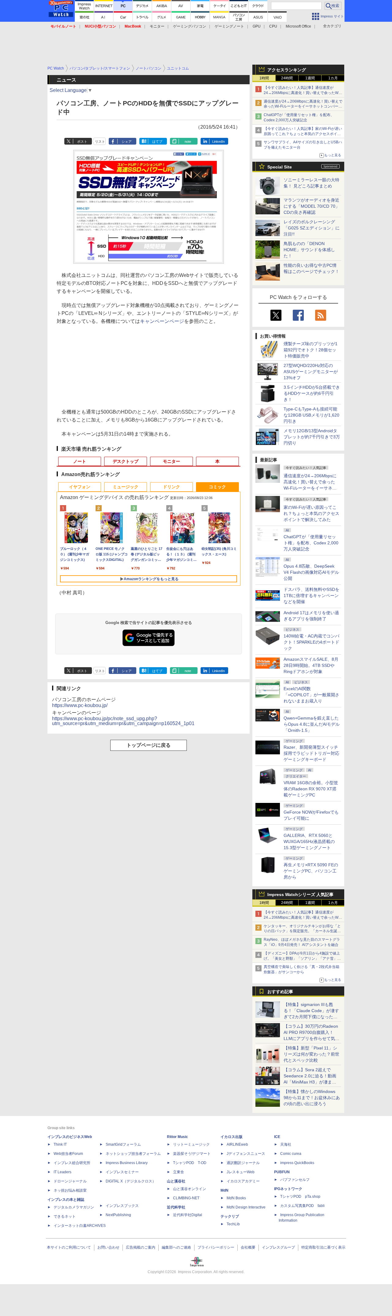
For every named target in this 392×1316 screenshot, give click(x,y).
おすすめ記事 (280, 991)
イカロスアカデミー (243, 1181)
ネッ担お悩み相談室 (70, 1190)
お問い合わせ (108, 1247)
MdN (224, 1190)
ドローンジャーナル (70, 1181)
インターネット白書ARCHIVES (80, 1225)
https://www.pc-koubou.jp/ (79, 705)
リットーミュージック (191, 1144)
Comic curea (290, 1154)
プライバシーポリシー (216, 1247)
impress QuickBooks (297, 1163)
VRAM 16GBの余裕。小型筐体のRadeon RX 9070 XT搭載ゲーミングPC (311, 788)
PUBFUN (282, 1172)
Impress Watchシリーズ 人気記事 (300, 894)
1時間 (264, 78)
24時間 (287, 78)
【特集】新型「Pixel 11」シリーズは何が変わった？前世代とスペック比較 (311, 1054)
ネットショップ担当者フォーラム (133, 1154)
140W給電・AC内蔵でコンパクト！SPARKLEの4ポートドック (311, 642)
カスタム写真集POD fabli (302, 1206)
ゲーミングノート (229, 26)
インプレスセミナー (122, 1172)
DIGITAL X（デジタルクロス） (131, 1181)
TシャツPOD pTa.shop (300, 1196)
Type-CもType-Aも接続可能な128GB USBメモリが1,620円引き (311, 415)
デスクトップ (125, 461)
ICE (277, 1137)
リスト (100, 141)
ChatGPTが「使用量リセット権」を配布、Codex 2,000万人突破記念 (311, 542)
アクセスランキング (286, 69)
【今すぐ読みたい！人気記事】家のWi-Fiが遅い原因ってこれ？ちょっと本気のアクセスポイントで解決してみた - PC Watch (303, 134)
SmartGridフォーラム (123, 1144)
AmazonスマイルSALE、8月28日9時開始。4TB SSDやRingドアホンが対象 (311, 665)
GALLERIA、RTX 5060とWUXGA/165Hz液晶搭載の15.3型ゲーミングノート (309, 841)
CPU (273, 26)
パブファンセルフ (295, 1180)
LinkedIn (218, 141)
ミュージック (125, 486)
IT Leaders (62, 1172)
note (188, 141)
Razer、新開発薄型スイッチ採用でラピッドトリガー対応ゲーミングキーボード (311, 753)
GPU (257, 26)
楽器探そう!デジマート (192, 1154)
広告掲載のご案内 (140, 1247)
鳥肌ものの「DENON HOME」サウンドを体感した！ (309, 249)
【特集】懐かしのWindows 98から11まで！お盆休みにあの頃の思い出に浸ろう (312, 1097)
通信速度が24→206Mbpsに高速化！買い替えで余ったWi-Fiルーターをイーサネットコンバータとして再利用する (303, 106)
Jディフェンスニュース (246, 1154)
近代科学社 (176, 1207)
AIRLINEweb (237, 1144)
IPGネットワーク (288, 1189)
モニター (157, 26)
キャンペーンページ (162, 321)
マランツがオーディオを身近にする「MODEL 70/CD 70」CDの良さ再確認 (312, 206)
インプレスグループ (278, 1247)
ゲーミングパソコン (189, 26)
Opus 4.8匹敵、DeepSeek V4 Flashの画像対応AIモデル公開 (311, 572)
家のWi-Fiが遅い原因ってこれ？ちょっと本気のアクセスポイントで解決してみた (311, 513)
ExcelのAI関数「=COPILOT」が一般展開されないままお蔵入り (311, 694)
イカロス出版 (232, 1137)
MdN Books (236, 1198)
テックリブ (230, 1216)
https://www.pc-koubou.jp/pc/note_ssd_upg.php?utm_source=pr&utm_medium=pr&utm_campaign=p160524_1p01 (123, 721)
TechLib (233, 1224)
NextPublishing (118, 1215)
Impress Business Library (127, 1163)
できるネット (65, 1216)
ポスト (82, 141)
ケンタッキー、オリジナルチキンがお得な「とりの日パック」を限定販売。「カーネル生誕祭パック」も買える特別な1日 (302, 931)
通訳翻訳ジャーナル (243, 1163)
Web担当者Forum (68, 1154)
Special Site (279, 166)
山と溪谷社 (176, 1181)
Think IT (60, 1144)
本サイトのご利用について (69, 1247)
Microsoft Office (298, 26)
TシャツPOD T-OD (189, 1163)
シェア (127, 141)
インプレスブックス (122, 1206)
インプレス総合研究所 (72, 1163)
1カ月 (333, 78)
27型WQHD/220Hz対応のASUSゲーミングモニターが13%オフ (311, 371)
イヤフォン (79, 486)
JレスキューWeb (240, 1172)
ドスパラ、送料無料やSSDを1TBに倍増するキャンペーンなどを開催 (311, 595)
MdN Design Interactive (246, 1207)
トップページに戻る (148, 745)
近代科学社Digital (187, 1215)
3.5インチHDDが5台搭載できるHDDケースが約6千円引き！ (312, 393)
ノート (79, 461)
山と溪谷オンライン (189, 1189)
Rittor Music (177, 1137)
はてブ (157, 141)
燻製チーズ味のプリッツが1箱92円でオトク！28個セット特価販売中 (310, 349)
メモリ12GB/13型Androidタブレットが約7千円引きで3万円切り (312, 436)
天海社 (285, 1144)
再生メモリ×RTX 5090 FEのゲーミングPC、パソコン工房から (311, 870)
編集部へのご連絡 (176, 1247)
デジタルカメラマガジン (74, 1207)
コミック (217, 486)
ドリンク (171, 486)
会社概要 (248, 1247)
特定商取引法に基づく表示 (323, 1247)
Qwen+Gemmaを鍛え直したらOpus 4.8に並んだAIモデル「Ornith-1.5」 (312, 724)
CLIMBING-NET (186, 1198)
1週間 (310, 78)
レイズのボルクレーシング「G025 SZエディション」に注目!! (312, 227)
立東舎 (178, 1172)
